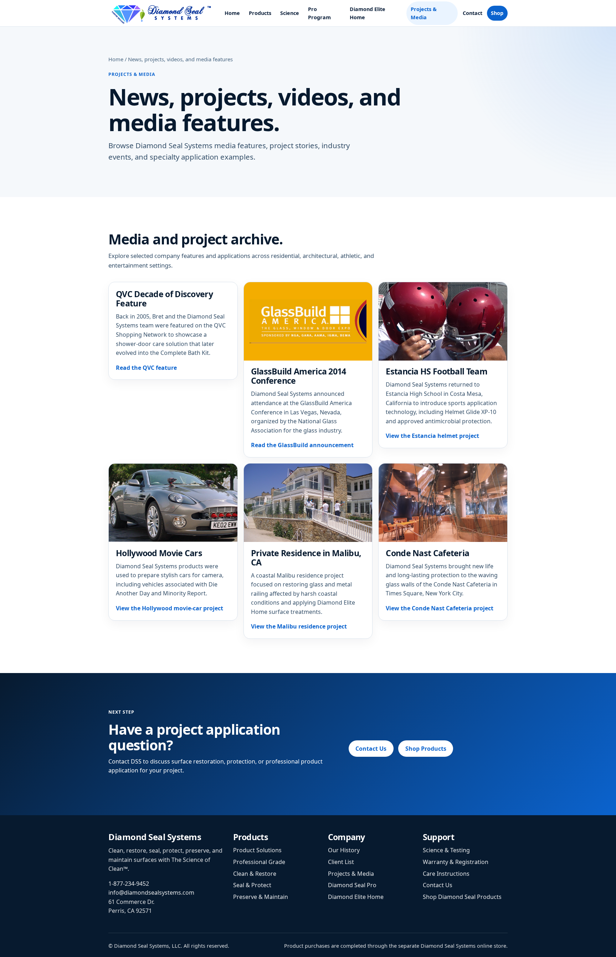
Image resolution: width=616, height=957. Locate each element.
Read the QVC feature (146, 368)
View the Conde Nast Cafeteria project (439, 608)
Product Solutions (257, 850)
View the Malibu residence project (299, 626)
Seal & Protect (252, 885)
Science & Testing (446, 850)
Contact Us (370, 748)
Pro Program (319, 13)
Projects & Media (424, 13)
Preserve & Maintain (260, 897)
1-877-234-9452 (128, 884)
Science (289, 13)
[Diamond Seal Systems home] (161, 13)
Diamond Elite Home (367, 13)
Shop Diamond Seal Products (462, 897)
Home (232, 13)
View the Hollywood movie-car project (169, 608)
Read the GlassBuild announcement (302, 445)
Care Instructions (446, 874)
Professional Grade (259, 862)
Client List (341, 862)
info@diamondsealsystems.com (151, 892)
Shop (497, 13)
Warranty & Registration (455, 862)
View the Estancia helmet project (432, 436)
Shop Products (425, 748)
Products (260, 13)
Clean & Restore (254, 874)
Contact (472, 13)
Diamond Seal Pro (352, 885)
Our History (344, 850)
